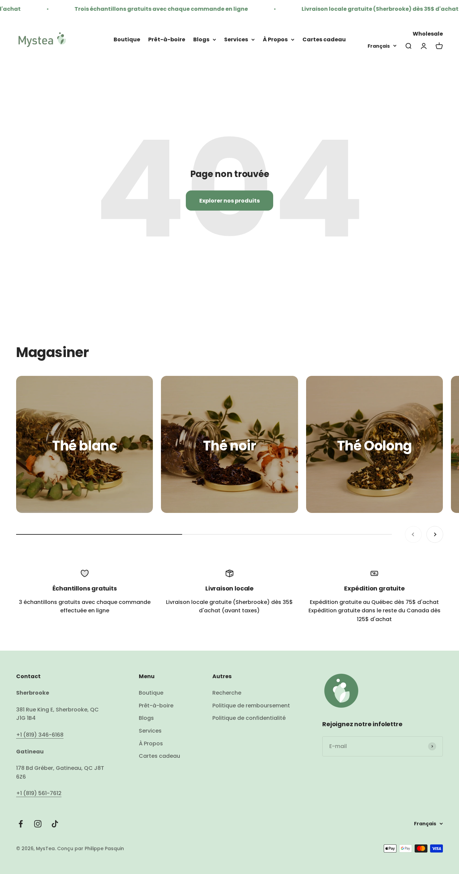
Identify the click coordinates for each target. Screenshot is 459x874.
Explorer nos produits (229, 201)
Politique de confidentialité (249, 718)
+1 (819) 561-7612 (38, 793)
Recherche (226, 693)
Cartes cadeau (324, 39)
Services (236, 39)
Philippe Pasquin (103, 848)
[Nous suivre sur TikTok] (54, 823)
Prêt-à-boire (166, 39)
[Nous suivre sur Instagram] (37, 823)
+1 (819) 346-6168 (40, 735)
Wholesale (428, 34)
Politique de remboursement (251, 705)
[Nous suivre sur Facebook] (20, 823)
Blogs (201, 39)
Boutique (127, 39)
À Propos (275, 39)
